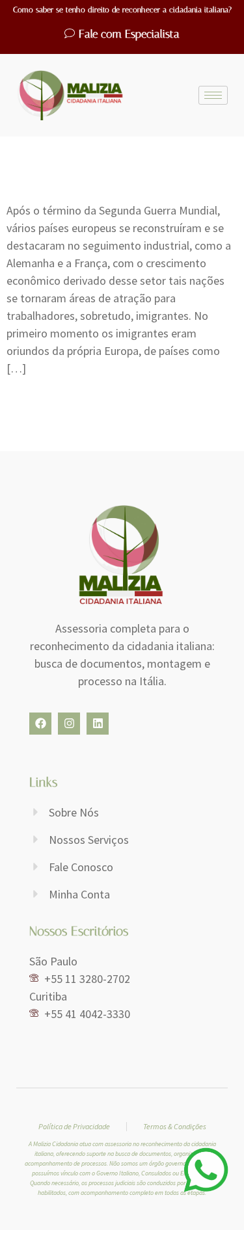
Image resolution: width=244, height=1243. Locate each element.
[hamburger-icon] (213, 95)
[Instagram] (69, 724)
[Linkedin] (98, 724)
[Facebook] (40, 724)
